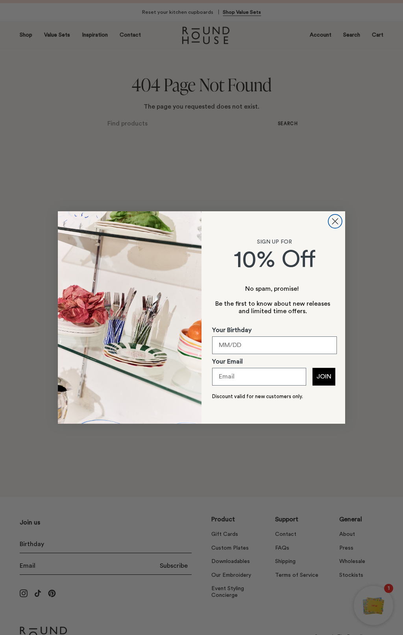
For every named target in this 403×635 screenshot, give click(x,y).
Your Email (227, 361)
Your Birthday (231, 330)
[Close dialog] (335, 221)
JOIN (323, 376)
